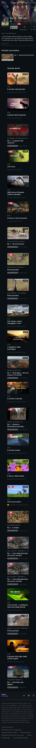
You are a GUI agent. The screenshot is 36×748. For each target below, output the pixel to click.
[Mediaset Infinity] (4, 2)
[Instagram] (29, 695)
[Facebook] (24, 695)
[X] (33, 695)
